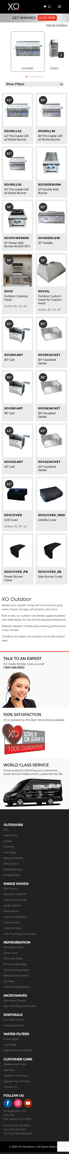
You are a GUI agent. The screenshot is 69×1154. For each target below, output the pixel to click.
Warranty (9, 1070)
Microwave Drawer (15, 1000)
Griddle (8, 841)
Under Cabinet (12, 905)
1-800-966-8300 (14, 667)
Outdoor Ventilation (15, 916)
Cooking (8, 846)
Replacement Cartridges (18, 1050)
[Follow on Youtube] (28, 1103)
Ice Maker (9, 981)
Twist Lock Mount (14, 1025)
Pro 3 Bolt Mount (14, 1019)
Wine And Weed (13, 958)
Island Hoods (11, 911)
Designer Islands (13, 858)
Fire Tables (10, 852)
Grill (6, 829)
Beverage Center (13, 947)
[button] (61, 55)
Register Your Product (17, 1081)
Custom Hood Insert (15, 899)
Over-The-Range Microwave (20, 933)
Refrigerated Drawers (16, 975)
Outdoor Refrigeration (17, 986)
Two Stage (10, 1044)
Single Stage (11, 1039)
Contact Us (10, 1086)
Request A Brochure (15, 1075)
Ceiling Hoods (12, 922)
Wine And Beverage (15, 964)
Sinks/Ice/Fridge (13, 869)
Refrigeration (11, 863)
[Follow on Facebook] (8, 1103)
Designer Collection (15, 894)
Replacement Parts (15, 1064)
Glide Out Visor (12, 928)
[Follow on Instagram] (18, 1103)
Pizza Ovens (11, 835)
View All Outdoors (56, 25)
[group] (27, 52)
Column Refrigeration (16, 970)
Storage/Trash (12, 875)
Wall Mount (10, 888)
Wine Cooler (11, 952)
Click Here (47, 17)
